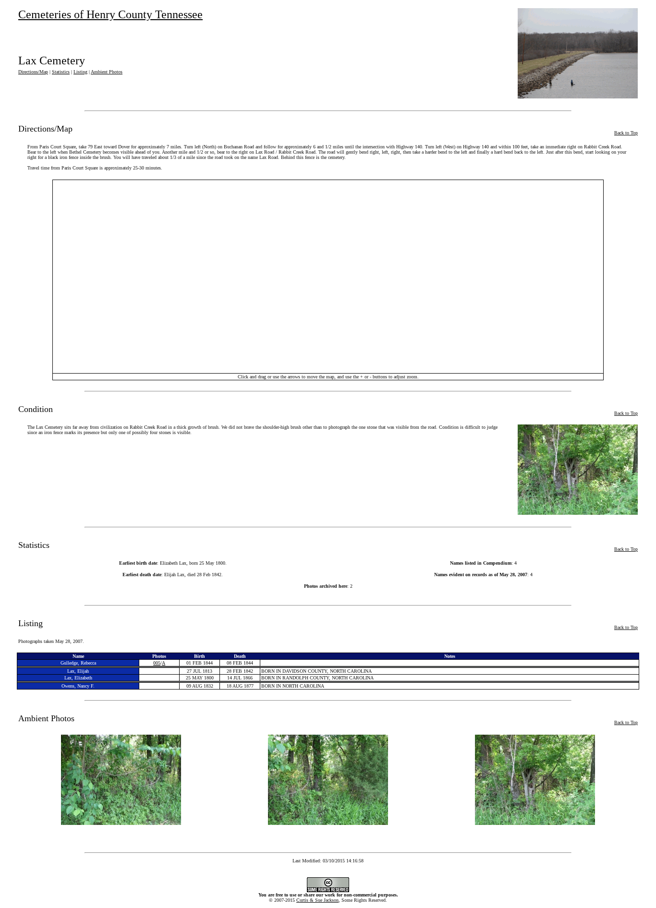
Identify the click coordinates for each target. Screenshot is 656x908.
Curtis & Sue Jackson (317, 900)
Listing (80, 71)
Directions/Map (33, 71)
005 (156, 663)
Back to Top (626, 132)
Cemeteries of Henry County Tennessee (110, 14)
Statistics (61, 71)
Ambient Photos (106, 71)
